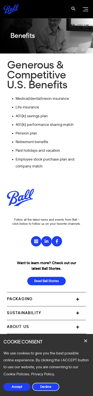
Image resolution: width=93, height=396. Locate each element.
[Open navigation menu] (85, 9)
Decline (45, 386)
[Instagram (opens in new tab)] (36, 241)
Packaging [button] (20, 299)
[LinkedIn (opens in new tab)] (46, 241)
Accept (17, 386)
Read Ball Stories (46, 281)
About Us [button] (18, 327)
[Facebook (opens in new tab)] (57, 241)
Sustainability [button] (24, 313)
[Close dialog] (86, 340)
